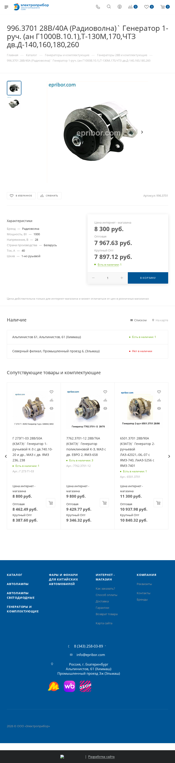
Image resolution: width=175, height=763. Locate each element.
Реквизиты (144, 584)
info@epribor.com (91, 654)
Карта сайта (104, 623)
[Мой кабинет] (120, 7)
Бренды (142, 599)
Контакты (143, 593)
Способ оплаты (106, 595)
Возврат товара (107, 614)
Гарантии (102, 608)
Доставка (102, 601)
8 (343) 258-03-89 (88, 646)
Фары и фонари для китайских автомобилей (63, 579)
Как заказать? (105, 588)
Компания (146, 575)
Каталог (14, 575)
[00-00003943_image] (97, 132)
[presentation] (5, 456)
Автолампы (18, 584)
